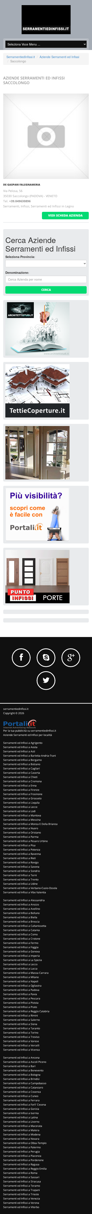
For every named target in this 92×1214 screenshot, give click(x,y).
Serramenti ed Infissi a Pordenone (23, 1160)
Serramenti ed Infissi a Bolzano (21, 764)
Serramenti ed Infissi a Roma (20, 1173)
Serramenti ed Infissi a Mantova (22, 815)
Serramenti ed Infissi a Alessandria (24, 900)
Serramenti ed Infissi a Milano (21, 977)
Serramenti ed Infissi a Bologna (21, 1074)
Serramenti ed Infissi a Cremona (22, 781)
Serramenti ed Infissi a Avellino (21, 909)
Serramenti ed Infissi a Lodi (19, 811)
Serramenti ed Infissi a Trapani (21, 1190)
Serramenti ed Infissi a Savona (21, 866)
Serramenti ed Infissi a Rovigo (21, 862)
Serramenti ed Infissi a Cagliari (21, 768)
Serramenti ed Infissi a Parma (21, 837)
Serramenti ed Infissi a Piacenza (22, 1156)
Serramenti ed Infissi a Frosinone (22, 794)
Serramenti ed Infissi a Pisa (19, 845)
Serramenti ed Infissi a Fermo (20, 943)
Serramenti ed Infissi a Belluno (21, 913)
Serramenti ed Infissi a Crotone (21, 938)
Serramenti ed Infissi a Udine (20, 884)
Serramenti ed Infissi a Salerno (21, 1020)
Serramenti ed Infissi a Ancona (21, 1057)
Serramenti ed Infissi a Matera (21, 1130)
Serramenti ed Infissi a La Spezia (22, 960)
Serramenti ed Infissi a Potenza (21, 849)
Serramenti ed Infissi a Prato (20, 1007)
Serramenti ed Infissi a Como (20, 934)
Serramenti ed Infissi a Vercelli (21, 1045)
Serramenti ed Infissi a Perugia (21, 1151)
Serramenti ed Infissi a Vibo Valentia (24, 892)
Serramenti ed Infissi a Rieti (19, 858)
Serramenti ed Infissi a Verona (21, 1203)
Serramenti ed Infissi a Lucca (20, 968)
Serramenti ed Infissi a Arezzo (21, 904)
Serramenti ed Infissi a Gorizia (21, 1109)
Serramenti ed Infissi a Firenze (21, 790)
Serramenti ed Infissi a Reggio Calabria (26, 1011)
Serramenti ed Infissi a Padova (21, 990)
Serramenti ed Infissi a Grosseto (22, 798)
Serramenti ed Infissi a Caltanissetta (24, 926)
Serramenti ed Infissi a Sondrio (21, 871)
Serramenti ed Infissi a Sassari (21, 1177)
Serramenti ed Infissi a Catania (21, 930)
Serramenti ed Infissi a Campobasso (24, 1083)
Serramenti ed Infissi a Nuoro (20, 828)
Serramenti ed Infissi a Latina (20, 1117)
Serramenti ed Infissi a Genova (21, 951)
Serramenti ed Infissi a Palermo (22, 1147)
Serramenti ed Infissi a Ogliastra (22, 985)
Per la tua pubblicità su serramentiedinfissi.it (29, 730)
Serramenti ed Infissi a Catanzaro (23, 1087)
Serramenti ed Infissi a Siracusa (22, 1181)
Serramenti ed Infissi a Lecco (20, 964)
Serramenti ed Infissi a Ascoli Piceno (24, 1062)
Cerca (46, 290)
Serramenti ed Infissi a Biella (20, 917)
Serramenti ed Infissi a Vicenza (21, 1049)
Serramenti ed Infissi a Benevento (23, 1070)
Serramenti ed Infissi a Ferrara (21, 1100)
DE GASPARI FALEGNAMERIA (21, 184)
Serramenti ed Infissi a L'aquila (21, 802)
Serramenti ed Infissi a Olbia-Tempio (24, 1143)
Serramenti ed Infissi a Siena (20, 1024)
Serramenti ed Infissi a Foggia (21, 947)
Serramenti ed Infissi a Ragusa (21, 1164)
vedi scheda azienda (65, 215)
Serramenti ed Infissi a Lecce (20, 807)
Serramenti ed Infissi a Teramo (21, 1186)
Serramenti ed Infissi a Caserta (21, 773)
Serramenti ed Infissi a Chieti (20, 777)
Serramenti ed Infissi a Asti (19, 751)
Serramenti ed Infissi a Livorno (21, 1121)
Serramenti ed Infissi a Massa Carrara (26, 973)
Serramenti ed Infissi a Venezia (21, 1198)
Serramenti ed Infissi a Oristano (22, 832)
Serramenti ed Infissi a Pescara (21, 998)
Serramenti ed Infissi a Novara (21, 1139)
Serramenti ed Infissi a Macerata (22, 1126)
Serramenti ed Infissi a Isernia (21, 1113)
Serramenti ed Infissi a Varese (21, 1041)
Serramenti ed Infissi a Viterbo (21, 1207)
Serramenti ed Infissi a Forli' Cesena (24, 1104)
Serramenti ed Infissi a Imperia (21, 956)
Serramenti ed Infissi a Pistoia (21, 1003)
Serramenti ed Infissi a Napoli (20, 981)
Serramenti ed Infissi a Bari (19, 1066)
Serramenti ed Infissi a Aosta (20, 747)
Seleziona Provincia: (20, 257)
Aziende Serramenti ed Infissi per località (27, 735)
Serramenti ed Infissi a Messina (22, 820)
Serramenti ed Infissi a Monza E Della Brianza (30, 824)
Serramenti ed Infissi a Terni (20, 875)
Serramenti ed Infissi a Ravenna (22, 854)
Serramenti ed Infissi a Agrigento (22, 743)
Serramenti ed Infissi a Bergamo (22, 760)
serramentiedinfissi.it (15, 709)
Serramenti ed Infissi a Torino (20, 1032)
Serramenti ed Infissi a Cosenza (22, 1092)
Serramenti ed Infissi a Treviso (21, 1037)
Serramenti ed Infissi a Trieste (21, 1194)
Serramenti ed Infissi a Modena (21, 1134)
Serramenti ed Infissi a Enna (20, 785)
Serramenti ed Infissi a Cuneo (20, 1096)
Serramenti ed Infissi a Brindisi (21, 1079)
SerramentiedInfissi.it (20, 57)
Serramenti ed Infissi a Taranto (21, 1028)
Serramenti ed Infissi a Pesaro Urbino (25, 841)
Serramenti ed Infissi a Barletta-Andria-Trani (29, 755)
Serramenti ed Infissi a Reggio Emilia (25, 1168)
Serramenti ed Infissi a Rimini (20, 1015)
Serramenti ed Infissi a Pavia (20, 994)
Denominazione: (17, 272)
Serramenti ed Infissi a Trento (21, 879)
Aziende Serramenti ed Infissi (59, 57)
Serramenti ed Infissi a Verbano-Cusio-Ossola (30, 888)
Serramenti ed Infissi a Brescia (21, 921)
